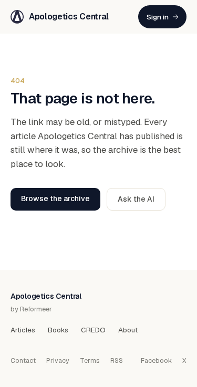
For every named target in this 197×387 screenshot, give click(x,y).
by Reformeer (31, 309)
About (128, 329)
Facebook (156, 360)
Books (58, 329)
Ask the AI (136, 199)
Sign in (158, 17)
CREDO (93, 329)
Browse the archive (55, 198)
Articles (23, 329)
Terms (90, 360)
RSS (116, 360)
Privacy (57, 360)
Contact (23, 360)
